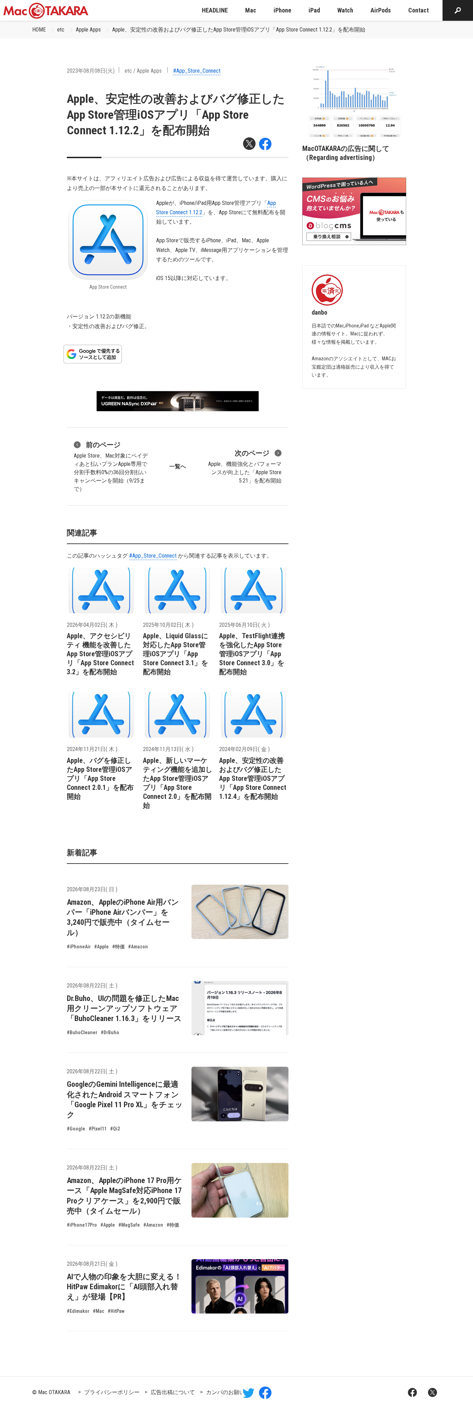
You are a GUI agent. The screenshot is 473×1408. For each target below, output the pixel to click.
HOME (39, 29)
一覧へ (177, 466)
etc (60, 29)
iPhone (282, 10)
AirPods (381, 10)
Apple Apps (88, 29)
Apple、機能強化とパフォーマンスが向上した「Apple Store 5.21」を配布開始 (245, 466)
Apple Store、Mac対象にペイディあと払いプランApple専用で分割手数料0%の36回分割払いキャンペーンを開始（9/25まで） (111, 466)
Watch (345, 10)
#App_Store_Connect (197, 70)
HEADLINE (215, 10)
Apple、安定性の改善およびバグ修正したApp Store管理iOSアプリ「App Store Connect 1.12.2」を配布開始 (238, 29)
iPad (314, 10)
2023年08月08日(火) (91, 70)
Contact (418, 10)
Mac (250, 10)
